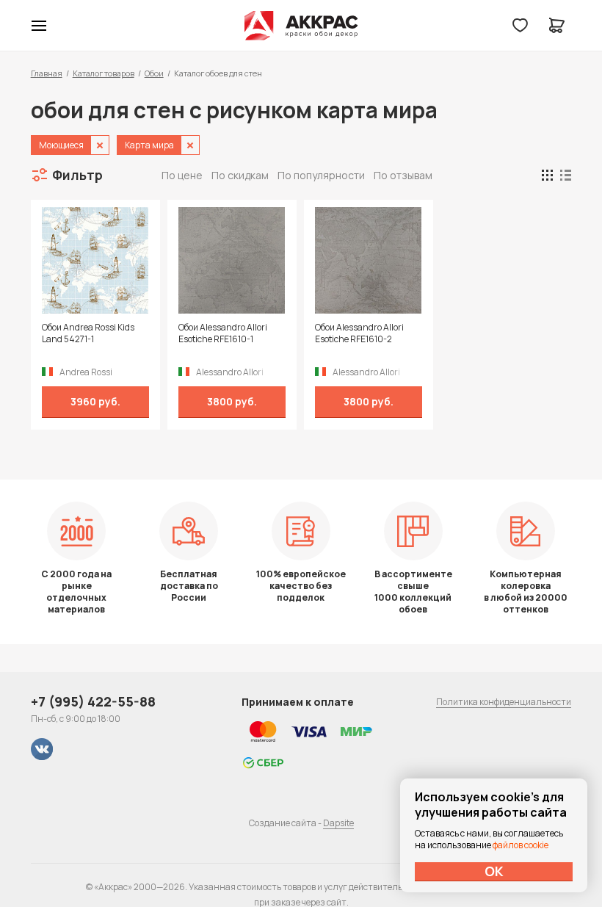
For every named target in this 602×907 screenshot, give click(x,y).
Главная (46, 73)
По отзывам (403, 175)
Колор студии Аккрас (301, 25)
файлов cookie (520, 845)
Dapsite (338, 823)
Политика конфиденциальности (503, 701)
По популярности (321, 175)
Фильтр (77, 175)
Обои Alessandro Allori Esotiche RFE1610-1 (222, 333)
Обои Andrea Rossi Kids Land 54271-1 (88, 333)
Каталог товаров (103, 73)
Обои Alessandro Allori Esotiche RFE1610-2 (359, 333)
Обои (154, 73)
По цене (182, 175)
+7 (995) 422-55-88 (93, 701)
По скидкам (240, 175)
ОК (494, 871)
